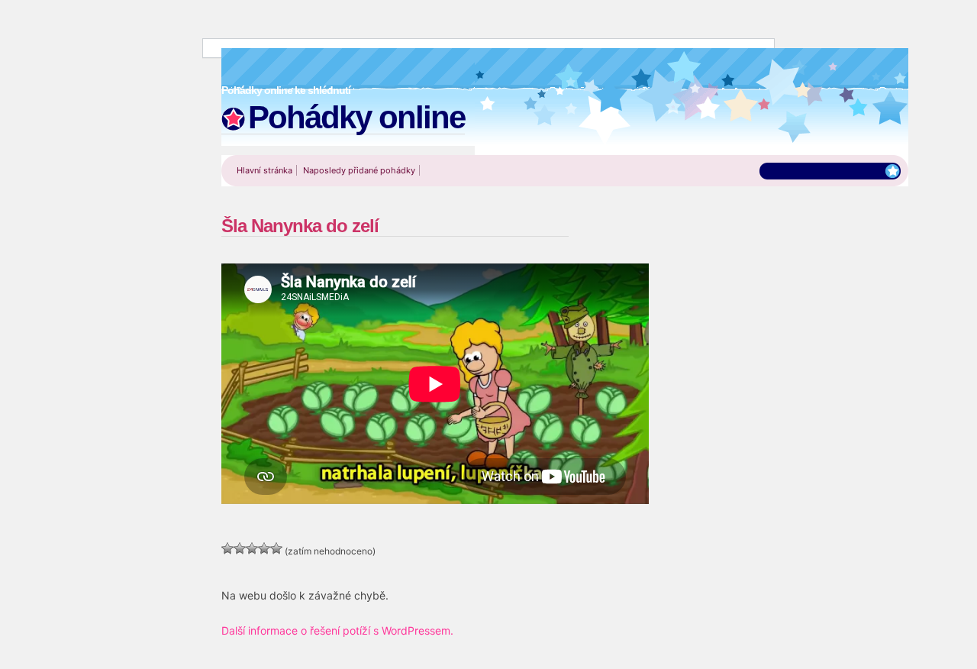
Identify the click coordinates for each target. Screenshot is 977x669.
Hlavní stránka (264, 170)
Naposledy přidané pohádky (359, 170)
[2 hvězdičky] (240, 548)
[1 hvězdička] (227, 548)
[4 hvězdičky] (264, 548)
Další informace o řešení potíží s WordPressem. (337, 630)
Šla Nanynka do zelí (300, 225)
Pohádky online (356, 117)
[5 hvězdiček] (276, 548)
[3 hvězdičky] (252, 548)
